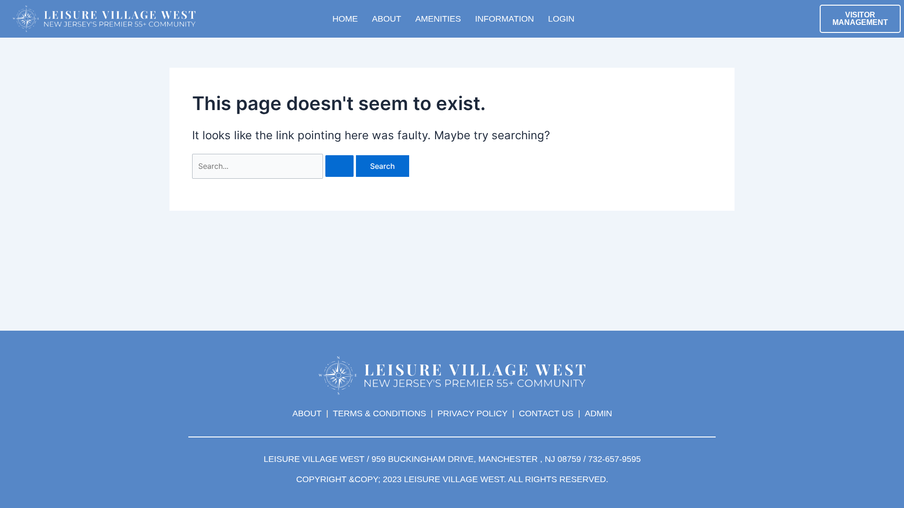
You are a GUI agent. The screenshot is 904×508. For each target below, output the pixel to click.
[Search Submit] (339, 166)
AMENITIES (438, 19)
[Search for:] (274, 166)
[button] (686, 16)
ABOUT (386, 19)
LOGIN (561, 19)
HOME (345, 19)
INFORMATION (504, 19)
